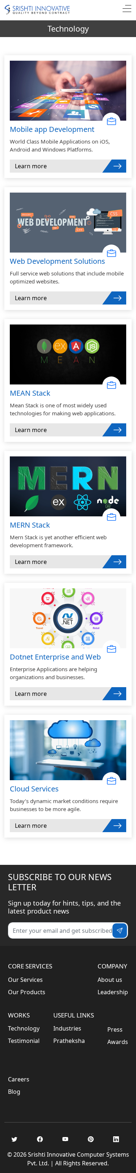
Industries (67, 1028)
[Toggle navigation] (127, 10)
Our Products (26, 992)
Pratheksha (69, 1041)
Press (115, 1029)
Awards (117, 1042)
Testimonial (24, 1041)
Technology (24, 1028)
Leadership (113, 992)
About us (110, 980)
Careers (18, 1079)
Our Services (25, 980)
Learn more (31, 166)
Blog (14, 1092)
